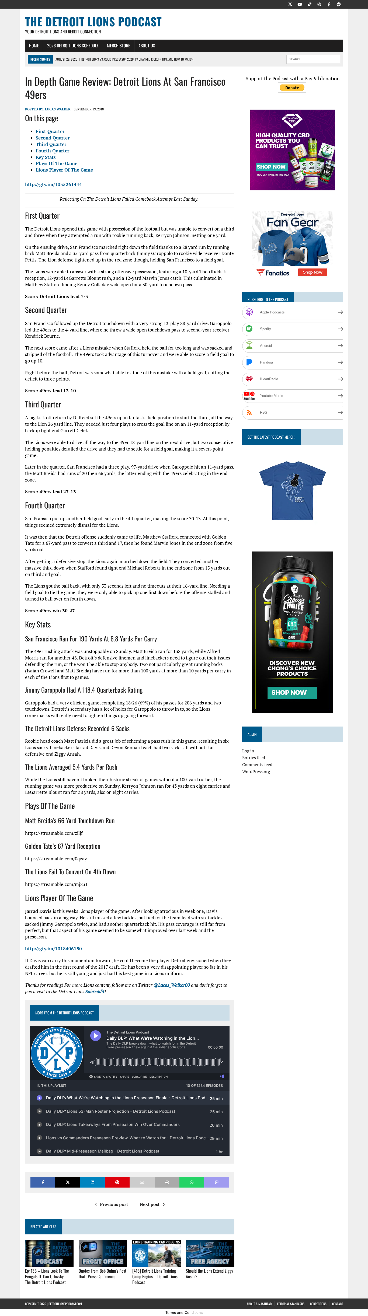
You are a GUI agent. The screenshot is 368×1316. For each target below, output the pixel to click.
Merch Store (118, 45)
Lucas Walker (57, 109)
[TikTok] (309, 4)
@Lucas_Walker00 (172, 985)
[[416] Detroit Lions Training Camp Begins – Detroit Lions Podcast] (156, 1263)
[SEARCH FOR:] (313, 58)
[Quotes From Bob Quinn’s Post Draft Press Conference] (103, 1263)
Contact (337, 1303)
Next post (149, 1204)
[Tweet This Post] (67, 1182)
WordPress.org (256, 771)
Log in (248, 751)
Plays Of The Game (56, 163)
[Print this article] (167, 1182)
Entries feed (253, 757)
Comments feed (257, 764)
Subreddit (95, 991)
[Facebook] (329, 4)
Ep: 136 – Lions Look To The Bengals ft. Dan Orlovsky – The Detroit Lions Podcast (47, 1276)
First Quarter (50, 131)
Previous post (114, 1204)
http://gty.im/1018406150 (53, 948)
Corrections (318, 1303)
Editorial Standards (290, 1303)
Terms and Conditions (184, 1312)
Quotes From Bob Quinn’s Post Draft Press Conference (102, 1274)
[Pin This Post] (117, 1182)
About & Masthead (259, 1303)
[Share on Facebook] (42, 1182)
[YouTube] (300, 4)
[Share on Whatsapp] (191, 1182)
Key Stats (46, 157)
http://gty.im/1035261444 (53, 184)
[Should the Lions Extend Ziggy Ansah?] (210, 1263)
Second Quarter (53, 138)
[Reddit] (338, 4)
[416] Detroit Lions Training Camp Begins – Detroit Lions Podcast (155, 1276)
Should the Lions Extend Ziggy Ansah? (209, 1274)
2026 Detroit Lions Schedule (73, 45)
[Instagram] (319, 4)
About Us (146, 45)
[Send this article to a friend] (142, 1182)
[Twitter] (290, 4)
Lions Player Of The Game (64, 170)
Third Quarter (51, 144)
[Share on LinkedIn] (92, 1182)
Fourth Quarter (52, 151)
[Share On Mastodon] (216, 1182)
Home (34, 45)
